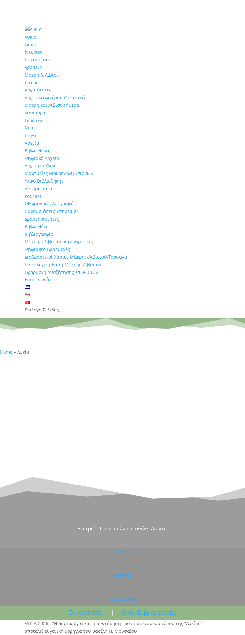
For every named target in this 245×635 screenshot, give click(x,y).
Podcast (33, 196)
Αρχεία (32, 143)
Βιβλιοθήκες (37, 151)
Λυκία (31, 37)
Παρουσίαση (38, 59)
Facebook (122, 575)
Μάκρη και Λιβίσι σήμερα (52, 105)
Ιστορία (33, 82)
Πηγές (31, 135)
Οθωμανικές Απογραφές (50, 204)
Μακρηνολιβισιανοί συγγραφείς (59, 241)
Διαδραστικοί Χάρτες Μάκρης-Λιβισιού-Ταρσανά (76, 257)
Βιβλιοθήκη (37, 226)
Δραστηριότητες (42, 219)
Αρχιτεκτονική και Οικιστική (55, 97)
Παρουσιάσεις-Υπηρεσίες (51, 211)
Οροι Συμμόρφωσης (149, 612)
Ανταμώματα (38, 189)
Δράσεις (33, 67)
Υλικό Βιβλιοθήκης (44, 181)
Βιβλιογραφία (39, 234)
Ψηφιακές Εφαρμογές (47, 249)
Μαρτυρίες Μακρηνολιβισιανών (59, 173)
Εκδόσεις (34, 120)
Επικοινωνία (38, 279)
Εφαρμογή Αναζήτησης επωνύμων (61, 272)
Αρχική (122, 552)
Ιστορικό (33, 52)
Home (6, 352)
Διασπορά (35, 113)
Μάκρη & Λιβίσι (41, 75)
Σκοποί (32, 44)
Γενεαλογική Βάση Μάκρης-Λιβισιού (63, 264)
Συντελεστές (86, 612)
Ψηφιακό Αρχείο (42, 158)
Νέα (29, 128)
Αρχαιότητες (38, 90)
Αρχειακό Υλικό (40, 166)
